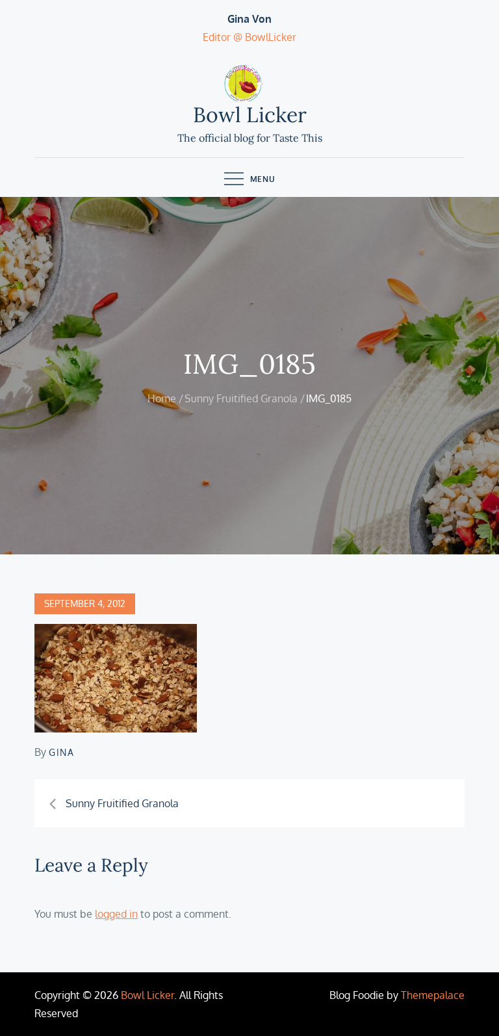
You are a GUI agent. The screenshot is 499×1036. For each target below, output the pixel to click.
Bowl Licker (250, 114)
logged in (116, 913)
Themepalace (433, 995)
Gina (61, 752)
